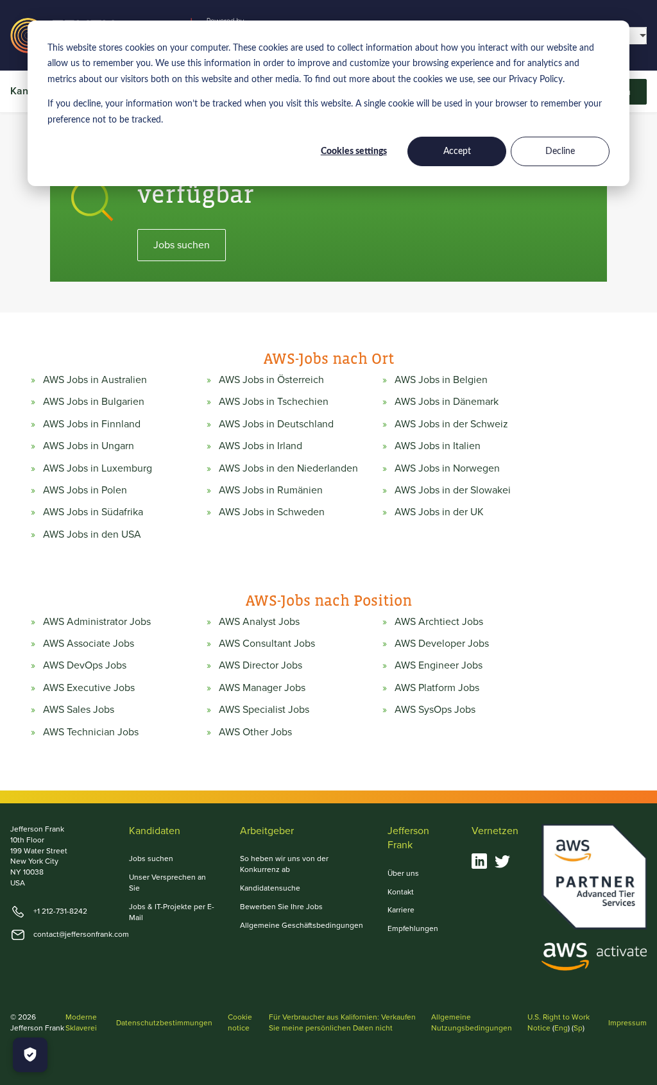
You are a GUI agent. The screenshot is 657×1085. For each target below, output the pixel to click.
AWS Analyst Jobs (259, 622)
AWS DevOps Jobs (84, 665)
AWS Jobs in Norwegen (447, 468)
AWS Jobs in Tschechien (273, 402)
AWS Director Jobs (260, 665)
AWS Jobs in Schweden (272, 512)
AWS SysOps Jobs (435, 710)
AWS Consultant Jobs (267, 643)
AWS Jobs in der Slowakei (453, 490)
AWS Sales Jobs (78, 710)
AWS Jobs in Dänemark (447, 402)
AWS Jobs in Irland (260, 446)
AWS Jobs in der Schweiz (451, 424)
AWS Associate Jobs (88, 643)
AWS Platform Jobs (437, 688)
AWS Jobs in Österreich (271, 380)
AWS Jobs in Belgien (441, 380)
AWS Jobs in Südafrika (93, 512)
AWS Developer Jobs (442, 643)
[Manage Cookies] (30, 1055)
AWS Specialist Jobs (264, 710)
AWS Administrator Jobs (97, 622)
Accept (457, 151)
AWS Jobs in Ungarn (88, 446)
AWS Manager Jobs (262, 688)
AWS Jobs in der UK (439, 512)
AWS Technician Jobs (91, 732)
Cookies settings (354, 151)
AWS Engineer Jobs (438, 665)
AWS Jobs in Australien (95, 380)
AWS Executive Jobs (89, 688)
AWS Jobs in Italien (438, 446)
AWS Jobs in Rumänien (271, 490)
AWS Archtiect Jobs (439, 622)
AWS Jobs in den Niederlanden (288, 468)
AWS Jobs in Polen (85, 490)
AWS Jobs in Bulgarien (93, 402)
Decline (560, 151)
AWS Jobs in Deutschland (276, 424)
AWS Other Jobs (255, 732)
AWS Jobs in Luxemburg (97, 468)
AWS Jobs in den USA (92, 534)
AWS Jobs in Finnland (92, 424)
